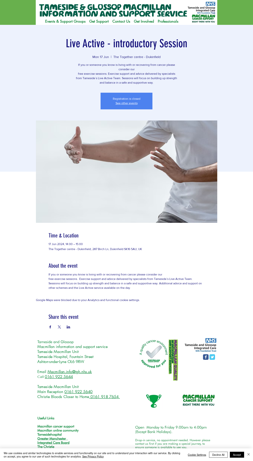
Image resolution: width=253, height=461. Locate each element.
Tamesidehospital (49, 434)
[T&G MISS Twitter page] (212, 357)
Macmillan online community (58, 430)
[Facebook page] (206, 357)
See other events (127, 103)
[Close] (248, 454)
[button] (99, 21)
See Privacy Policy (93, 456)
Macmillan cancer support (55, 426)
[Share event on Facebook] (50, 326)
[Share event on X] (59, 326)
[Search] (213, 12)
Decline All (218, 455)
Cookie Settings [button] (197, 455)
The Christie (45, 447)
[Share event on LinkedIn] (68, 326)
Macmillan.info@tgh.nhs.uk (70, 371)
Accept (237, 455)
